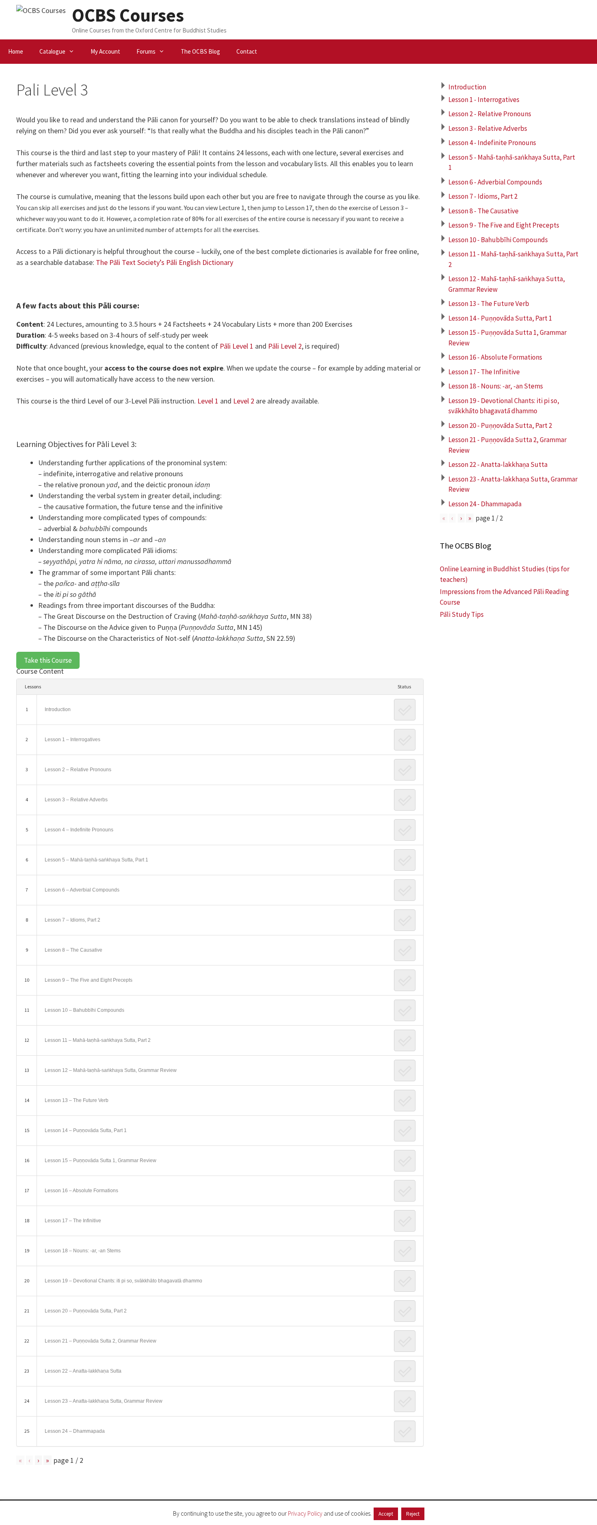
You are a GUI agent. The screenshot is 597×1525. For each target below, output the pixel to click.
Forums (146, 51)
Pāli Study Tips (462, 614)
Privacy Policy (305, 1513)
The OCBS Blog (200, 51)
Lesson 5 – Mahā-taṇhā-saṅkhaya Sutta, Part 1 (96, 860)
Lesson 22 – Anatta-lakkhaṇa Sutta (83, 1371)
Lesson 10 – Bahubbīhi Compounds (84, 1010)
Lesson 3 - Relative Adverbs (487, 128)
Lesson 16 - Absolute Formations (495, 357)
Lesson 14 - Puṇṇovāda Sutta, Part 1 (500, 318)
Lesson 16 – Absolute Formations (81, 1190)
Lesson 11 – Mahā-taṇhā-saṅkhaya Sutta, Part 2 (98, 1040)
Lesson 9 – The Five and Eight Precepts (88, 980)
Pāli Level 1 (236, 346)
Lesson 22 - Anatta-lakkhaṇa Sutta (497, 464)
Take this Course (48, 660)
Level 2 (243, 401)
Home (15, 51)
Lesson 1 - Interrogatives (483, 99)
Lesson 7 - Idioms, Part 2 (482, 196)
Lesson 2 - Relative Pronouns (489, 113)
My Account (105, 51)
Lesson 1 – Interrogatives (72, 739)
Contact (246, 51)
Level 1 (207, 401)
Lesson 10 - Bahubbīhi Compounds (498, 239)
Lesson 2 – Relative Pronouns (78, 769)
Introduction (58, 709)
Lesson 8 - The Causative (483, 210)
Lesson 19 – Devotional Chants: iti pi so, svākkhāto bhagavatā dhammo (123, 1281)
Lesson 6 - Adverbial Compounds (495, 182)
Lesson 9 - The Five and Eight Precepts (503, 225)
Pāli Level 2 (285, 346)
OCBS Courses (128, 15)
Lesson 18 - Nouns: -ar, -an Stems (495, 386)
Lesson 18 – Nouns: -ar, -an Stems (83, 1251)
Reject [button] (413, 1513)
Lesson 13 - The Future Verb (488, 303)
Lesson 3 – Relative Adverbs (76, 800)
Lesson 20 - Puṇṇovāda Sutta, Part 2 (500, 425)
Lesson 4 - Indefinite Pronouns (492, 142)
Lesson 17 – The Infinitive (73, 1220)
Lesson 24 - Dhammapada (484, 503)
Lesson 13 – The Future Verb (76, 1100)
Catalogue (52, 51)
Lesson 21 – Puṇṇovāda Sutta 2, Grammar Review (100, 1341)
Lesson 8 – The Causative (73, 950)
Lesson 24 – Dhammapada (75, 1431)
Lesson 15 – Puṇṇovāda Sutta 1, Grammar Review (100, 1160)
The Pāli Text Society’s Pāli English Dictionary (164, 262)
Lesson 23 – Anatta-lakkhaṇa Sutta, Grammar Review (103, 1401)
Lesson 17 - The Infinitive (484, 371)
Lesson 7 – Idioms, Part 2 (72, 920)
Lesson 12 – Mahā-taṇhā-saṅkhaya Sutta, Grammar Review (111, 1070)
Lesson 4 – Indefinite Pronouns (79, 830)
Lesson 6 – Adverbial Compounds (82, 890)
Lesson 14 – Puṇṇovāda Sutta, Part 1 (86, 1130)
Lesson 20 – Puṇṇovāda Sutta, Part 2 (86, 1311)
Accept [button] (386, 1513)
